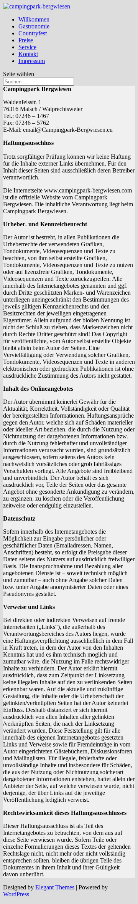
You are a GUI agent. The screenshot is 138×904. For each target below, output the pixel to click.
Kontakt (28, 54)
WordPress (16, 894)
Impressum (31, 61)
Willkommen (33, 19)
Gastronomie (33, 26)
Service (27, 47)
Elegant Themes (54, 887)
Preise (25, 40)
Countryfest (32, 33)
